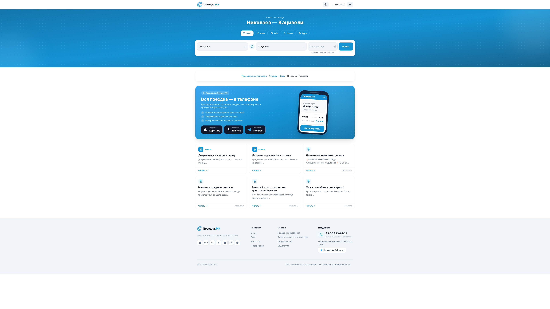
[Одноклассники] (218, 242)
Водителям (283, 245)
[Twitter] (237, 242)
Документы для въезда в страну (216, 155)
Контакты (255, 241)
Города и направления (289, 233)
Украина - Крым (277, 76)
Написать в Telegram (333, 250)
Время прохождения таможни (215, 187)
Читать (201, 170)
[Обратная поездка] (252, 46)
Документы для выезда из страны (271, 155)
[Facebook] (224, 242)
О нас (254, 233)
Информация (257, 245)
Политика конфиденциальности (334, 264)
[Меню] (350, 4)
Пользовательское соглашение (301, 264)
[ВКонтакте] (212, 242)
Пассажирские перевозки (254, 76)
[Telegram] (199, 242)
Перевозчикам (285, 241)
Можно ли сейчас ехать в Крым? (325, 187)
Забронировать (312, 128)
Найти (345, 46)
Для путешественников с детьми (325, 155)
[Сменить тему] (326, 4)
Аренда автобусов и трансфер (293, 237)
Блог (253, 237)
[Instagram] (231, 242)
